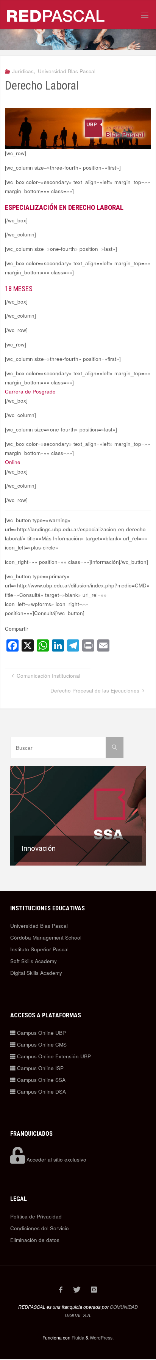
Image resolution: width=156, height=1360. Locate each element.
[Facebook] (61, 1289)
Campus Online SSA (41, 1079)
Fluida (77, 1337)
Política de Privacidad (36, 1216)
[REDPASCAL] (56, 15)
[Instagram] (94, 1289)
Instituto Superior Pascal (39, 949)
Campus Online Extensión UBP (53, 1056)
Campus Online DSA (41, 1091)
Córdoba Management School (45, 937)
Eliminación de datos (34, 1240)
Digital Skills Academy (36, 972)
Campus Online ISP (40, 1068)
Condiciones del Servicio (39, 1228)
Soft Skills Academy (33, 961)
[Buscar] (114, 747)
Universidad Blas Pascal (66, 71)
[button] (78, 816)
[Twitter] (77, 1289)
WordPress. (102, 1337)
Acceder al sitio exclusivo (55, 1159)
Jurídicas (23, 71)
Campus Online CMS (41, 1044)
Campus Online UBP (41, 1032)
